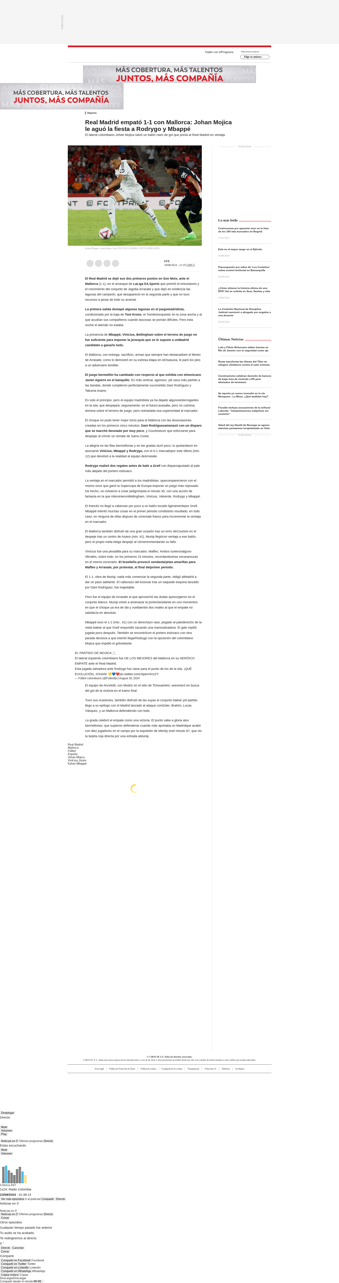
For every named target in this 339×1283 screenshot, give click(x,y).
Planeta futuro (217, 1082)
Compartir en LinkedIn (15, 1267)
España (73, 754)
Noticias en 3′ (9, 1141)
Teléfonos (226, 1069)
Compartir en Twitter (13, 1263)
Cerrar (5, 1217)
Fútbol (72, 750)
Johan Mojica (76, 757)
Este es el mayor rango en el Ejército (240, 249)
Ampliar (194, 152)
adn (220, 1077)
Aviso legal (99, 1069)
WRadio (169, 55)
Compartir (47, 1199)
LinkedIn (107, 263)
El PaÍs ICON (176, 1087)
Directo (48, 1141)
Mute (4, 1127)
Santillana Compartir (179, 1077)
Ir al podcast (32, 1199)
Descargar (6, 1278)
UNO (151, 1082)
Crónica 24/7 (8, 1185)
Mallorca (73, 747)
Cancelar (18, 1247)
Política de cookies (148, 1069)
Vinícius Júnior (77, 760)
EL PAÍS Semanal (202, 1082)
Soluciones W (210, 1069)
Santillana (160, 1077)
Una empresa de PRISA (98, 1081)
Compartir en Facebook (16, 1260)
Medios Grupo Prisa (97, 1089)
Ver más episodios (12, 1199)
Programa (227, 52)
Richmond (126, 1087)
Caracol (233, 1077)
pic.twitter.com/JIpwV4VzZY (139, 674)
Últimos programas (31, 1141)
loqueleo (206, 1087)
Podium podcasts (161, 1087)
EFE (167, 261)
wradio (162, 1082)
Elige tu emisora (252, 57)
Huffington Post (133, 1082)
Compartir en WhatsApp (16, 1271)
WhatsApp (115, 263)
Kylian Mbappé (77, 763)
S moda (191, 1087)
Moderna (144, 1087)
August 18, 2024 (129, 678)
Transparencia (193, 1069)
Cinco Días (176, 1082)
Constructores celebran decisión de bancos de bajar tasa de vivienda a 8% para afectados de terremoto (244, 379)
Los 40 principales (143, 1077)
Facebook (90, 263)
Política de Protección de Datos (122, 1069)
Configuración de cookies (172, 1069)
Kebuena (232, 1082)
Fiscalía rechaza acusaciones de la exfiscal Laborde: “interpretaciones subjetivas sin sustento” (244, 410)
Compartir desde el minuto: (20, 1281)
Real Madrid (75, 744)
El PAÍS (128, 1077)
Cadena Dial (189, 1082)
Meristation (224, 1087)
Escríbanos (240, 1069)
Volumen (6, 1130)
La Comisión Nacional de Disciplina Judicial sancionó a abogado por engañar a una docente (244, 312)
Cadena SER (196, 1077)
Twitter (98, 263)
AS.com (208, 1077)
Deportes (92, 113)
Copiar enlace (10, 1274)
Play (4, 1134)
